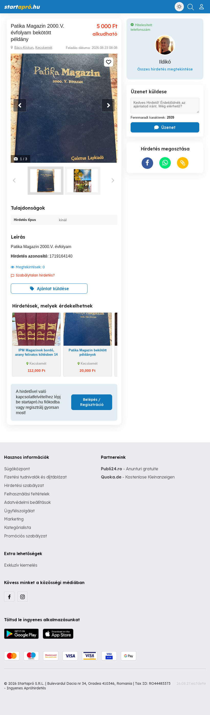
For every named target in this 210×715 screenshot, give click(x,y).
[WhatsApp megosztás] (165, 163)
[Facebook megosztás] (147, 163)
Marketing (14, 519)
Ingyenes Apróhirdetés (26, 688)
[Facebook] (9, 596)
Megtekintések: (30, 267)
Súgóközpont (17, 468)
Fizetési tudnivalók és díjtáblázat (35, 476)
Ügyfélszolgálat (19, 510)
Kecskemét (43, 47)
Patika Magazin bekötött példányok (88, 352)
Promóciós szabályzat (25, 535)
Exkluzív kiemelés (20, 565)
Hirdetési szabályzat (24, 485)
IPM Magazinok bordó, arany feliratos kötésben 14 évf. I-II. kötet (36, 354)
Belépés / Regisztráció (91, 402)
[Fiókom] (202, 4)
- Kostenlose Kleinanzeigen (138, 476)
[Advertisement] (165, 210)
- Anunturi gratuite (129, 468)
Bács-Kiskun (23, 47)
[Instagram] (22, 596)
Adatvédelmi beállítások (27, 502)
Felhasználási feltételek (26, 493)
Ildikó (165, 62)
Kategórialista (17, 527)
